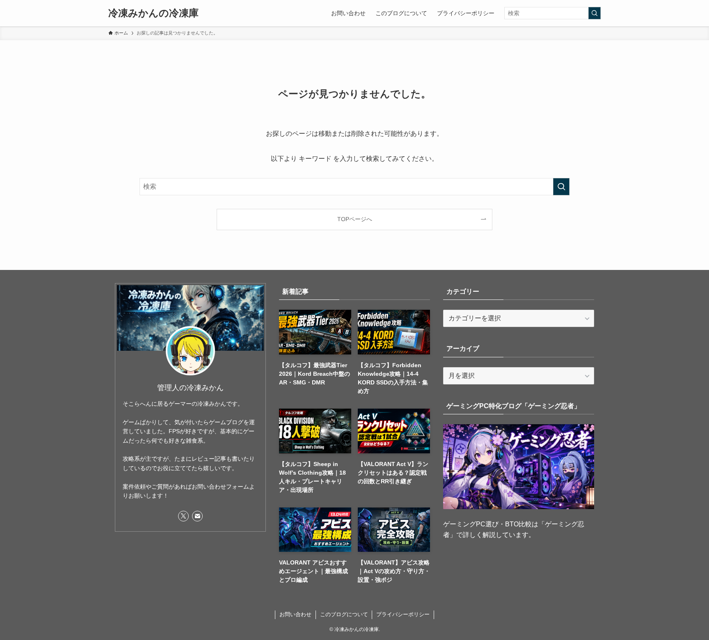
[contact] (197, 516)
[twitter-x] (183, 516)
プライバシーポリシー (403, 614)
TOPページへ (354, 219)
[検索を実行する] (594, 13)
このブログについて (344, 614)
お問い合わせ (295, 614)
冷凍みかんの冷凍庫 (153, 13)
